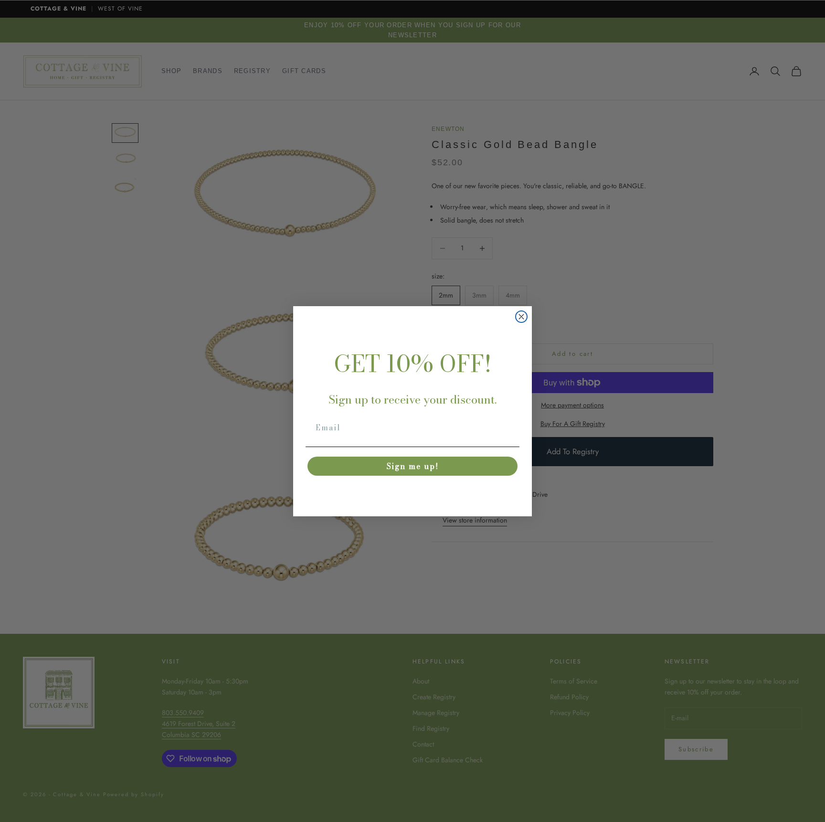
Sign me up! (413, 466)
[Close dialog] (521, 316)
